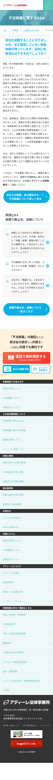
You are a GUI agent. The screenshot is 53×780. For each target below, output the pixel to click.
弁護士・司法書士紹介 (13, 591)
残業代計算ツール (11, 439)
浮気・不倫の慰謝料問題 (14, 633)
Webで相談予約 (17, 369)
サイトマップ (45, 725)
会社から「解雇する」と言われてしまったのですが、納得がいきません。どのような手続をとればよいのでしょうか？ (27, 285)
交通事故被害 (9, 623)
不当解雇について (11, 397)
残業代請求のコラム (12, 540)
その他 (6, 690)
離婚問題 (7, 642)
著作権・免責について (11, 725)
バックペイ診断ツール (13, 449)
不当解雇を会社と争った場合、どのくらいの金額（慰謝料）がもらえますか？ (27, 265)
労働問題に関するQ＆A (13, 420)
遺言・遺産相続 (10, 671)
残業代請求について (12, 388)
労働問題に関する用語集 (14, 430)
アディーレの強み (11, 572)
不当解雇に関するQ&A (31, 30)
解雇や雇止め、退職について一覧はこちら (25, 309)
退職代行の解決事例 (12, 504)
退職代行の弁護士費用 (13, 481)
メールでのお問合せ (12, 517)
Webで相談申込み (11, 527)
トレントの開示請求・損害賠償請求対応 (21, 680)
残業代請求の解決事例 (13, 494)
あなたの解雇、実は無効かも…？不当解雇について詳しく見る (25, 196)
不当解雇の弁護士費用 (13, 471)
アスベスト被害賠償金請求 (15, 661)
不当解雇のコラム (11, 550)
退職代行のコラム (11, 559)
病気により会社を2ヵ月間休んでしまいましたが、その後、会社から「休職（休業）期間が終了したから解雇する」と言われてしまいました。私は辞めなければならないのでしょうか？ (27, 242)
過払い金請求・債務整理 (14, 614)
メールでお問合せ (43, 369)
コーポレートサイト (12, 601)
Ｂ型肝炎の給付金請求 (13, 652)
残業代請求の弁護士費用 (14, 462)
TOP (5, 30)
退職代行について (11, 407)
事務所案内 (8, 582)
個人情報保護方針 (29, 725)
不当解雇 (15, 30)
